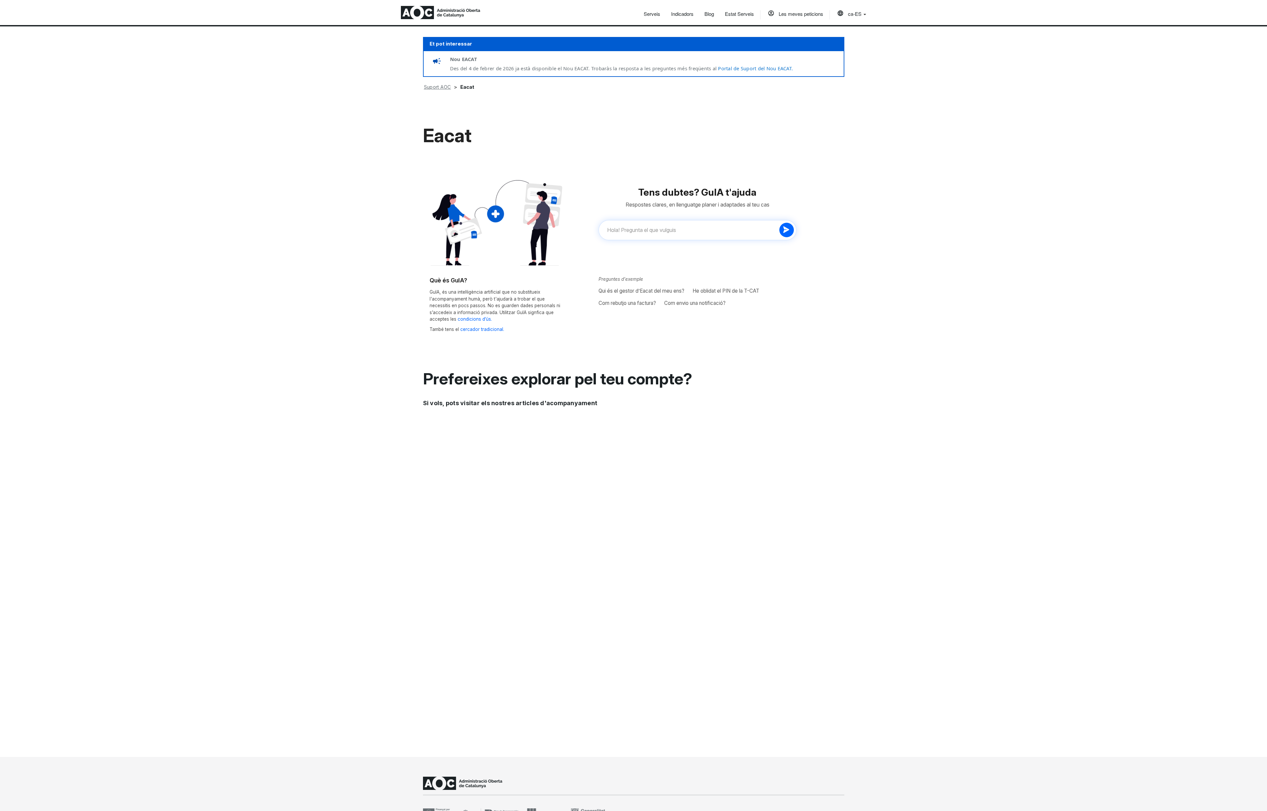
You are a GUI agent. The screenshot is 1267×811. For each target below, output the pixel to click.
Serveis (652, 13)
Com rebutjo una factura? (627, 303)
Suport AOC (437, 87)
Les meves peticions (800, 13)
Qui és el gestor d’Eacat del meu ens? (641, 291)
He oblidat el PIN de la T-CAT (726, 291)
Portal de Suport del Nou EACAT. (755, 68)
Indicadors (682, 13)
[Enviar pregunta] (786, 230)
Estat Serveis (739, 13)
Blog (709, 13)
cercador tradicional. (482, 329)
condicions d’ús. (475, 319)
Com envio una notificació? (695, 303)
